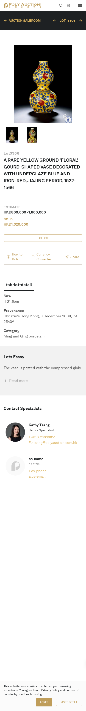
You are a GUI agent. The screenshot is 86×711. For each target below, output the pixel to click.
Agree (44, 702)
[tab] (19, 284)
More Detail (69, 702)
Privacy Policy (50, 690)
